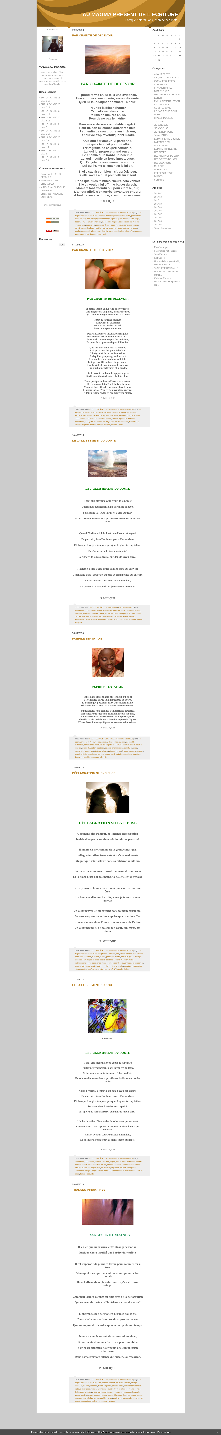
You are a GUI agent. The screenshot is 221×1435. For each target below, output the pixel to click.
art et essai (114, 415)
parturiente (127, 754)
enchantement (117, 748)
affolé (132, 231)
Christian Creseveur (163, 278)
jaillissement (79, 610)
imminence (111, 619)
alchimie (125, 745)
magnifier (86, 757)
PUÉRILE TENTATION (87, 638)
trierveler (131, 419)
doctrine (93, 234)
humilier (83, 1174)
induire (102, 957)
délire (124, 1162)
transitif (112, 1383)
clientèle (107, 425)
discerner (78, 222)
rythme (77, 969)
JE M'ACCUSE (161, 128)
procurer (127, 1383)
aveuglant (89, 422)
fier (94, 225)
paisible (108, 748)
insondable (106, 222)
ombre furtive (88, 1398)
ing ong (106, 415)
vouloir (106, 966)
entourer (140, 1171)
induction (95, 957)
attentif (93, 610)
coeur (89, 963)
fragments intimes (106, 616)
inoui (116, 742)
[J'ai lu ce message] (217, 1432)
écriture (132, 613)
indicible (98, 228)
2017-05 (158, 221)
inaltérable (79, 957)
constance (128, 966)
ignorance (107, 1171)
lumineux (130, 963)
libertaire (137, 1386)
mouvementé (127, 1398)
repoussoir (123, 419)
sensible (78, 748)
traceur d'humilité (129, 619)
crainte (100, 412)
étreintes (97, 751)
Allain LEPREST (162, 74)
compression (138, 1398)
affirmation (102, 1389)
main (104, 963)
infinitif (113, 969)
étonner (110, 1165)
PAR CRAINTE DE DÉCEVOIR (92, 35)
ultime (118, 960)
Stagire (44, 194)
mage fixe (116, 412)
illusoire (89, 225)
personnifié (99, 419)
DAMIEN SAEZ (161, 91)
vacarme (111, 1401)
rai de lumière (88, 222)
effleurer (105, 751)
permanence (118, 1392)
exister (110, 1395)
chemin (83, 228)
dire (117, 954)
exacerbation (138, 954)
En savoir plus (164, 1432)
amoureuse (79, 234)
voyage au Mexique (49, 72)
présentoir (139, 963)
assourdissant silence (90, 1401)
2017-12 (158, 197)
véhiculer (98, 745)
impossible (89, 751)
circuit (134, 412)
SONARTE (159, 180)
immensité (99, 969)
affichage (78, 415)
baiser (126, 969)
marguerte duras (133, 415)
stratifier (91, 754)
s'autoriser (118, 616)
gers (84, 415)
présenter (119, 966)
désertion (78, 757)
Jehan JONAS (161, 135)
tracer (77, 1174)
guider (107, 754)
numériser (124, 422)
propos (135, 225)
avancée (116, 610)
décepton (107, 412)
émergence (86, 616)
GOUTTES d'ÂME (162, 108)
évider (128, 216)
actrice (115, 419)
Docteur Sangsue (162, 264)
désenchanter (128, 219)
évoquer (95, 616)
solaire (102, 960)
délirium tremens (129, 1171)
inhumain (119, 1383)
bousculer (136, 1392)
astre (97, 960)
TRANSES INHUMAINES (88, 1189)
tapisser (122, 742)
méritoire (97, 222)
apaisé (125, 616)
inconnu (107, 969)
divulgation (92, 748)
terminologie (101, 234)
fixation (94, 1389)
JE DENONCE (161, 125)
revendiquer (133, 422)
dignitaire (113, 219)
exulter (93, 966)
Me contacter (52, 29)
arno (99, 1383)
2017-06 (158, 217)
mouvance (86, 1389)
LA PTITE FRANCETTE (165, 149)
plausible (110, 1389)
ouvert (77, 228)
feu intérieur (134, 222)
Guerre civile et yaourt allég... (168, 261)
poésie (132, 745)
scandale (116, 422)
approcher (102, 619)
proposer (127, 1392)
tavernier (122, 415)
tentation (119, 754)
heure (99, 231)
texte (123, 610)
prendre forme (119, 216)
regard (116, 963)
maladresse (79, 619)
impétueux (118, 228)
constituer (128, 225)
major (87, 234)
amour (98, 225)
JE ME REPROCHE (163, 132)
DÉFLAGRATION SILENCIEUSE (93, 773)
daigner (108, 422)
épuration (136, 754)
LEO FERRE (160, 152)
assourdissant (104, 219)
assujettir (78, 623)
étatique (78, 1389)
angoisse (86, 219)
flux (104, 745)
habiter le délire (91, 619)
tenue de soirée (94, 1165)
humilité (78, 1165)
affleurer (94, 613)
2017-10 (158, 204)
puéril (113, 754)
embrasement (80, 963)
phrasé (103, 1165)
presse (123, 412)
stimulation (128, 748)
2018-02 (158, 193)
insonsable (130, 742)
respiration (137, 966)
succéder (103, 1401)
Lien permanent (111, 213)
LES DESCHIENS (162, 163)
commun (124, 957)
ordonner (93, 1386)
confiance (78, 613)
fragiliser (115, 222)
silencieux (111, 954)
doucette (138, 231)
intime (118, 1162)
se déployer (123, 613)
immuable (133, 228)
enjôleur (126, 228)
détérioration (124, 222)
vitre (129, 412)
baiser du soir (114, 231)
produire (88, 1392)
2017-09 (158, 207)
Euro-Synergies (161, 247)
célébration (110, 960)
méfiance (86, 613)
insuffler (105, 228)
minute (93, 231)
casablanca (97, 415)
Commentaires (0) (125, 213)
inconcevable (80, 419)
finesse (125, 751)
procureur (110, 957)
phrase (99, 610)
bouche (109, 963)
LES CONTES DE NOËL (165, 159)
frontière (84, 1395)
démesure (86, 966)
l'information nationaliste (165, 251)
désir (138, 610)
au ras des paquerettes (91, 1168)
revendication (80, 225)
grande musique (135, 957)
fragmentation (97, 1171)
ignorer (131, 616)
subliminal (132, 751)
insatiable (100, 748)
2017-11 (157, 200)
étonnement (107, 610)
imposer (104, 1395)
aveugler (94, 219)
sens (135, 748)
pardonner (106, 225)
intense (129, 954)
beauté (77, 754)
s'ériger (109, 1398)
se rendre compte (133, 1389)
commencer (128, 1386)
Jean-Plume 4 (160, 254)
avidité (130, 960)
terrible (101, 1386)
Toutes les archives (163, 228)
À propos (53, 59)
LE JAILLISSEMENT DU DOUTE (94, 440)
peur (120, 219)
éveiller (112, 966)
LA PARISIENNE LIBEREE (167, 139)
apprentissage (107, 1392)
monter (117, 957)
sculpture (117, 1398)
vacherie (108, 419)
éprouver (123, 963)
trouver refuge (120, 1389)
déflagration (102, 954)
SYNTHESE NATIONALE (166, 268)
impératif (108, 1386)
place (94, 963)
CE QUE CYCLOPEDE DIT (167, 77)
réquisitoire (102, 742)
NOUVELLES (160, 169)
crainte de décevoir (105, 216)
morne (77, 1395)
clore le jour (124, 231)
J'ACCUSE (159, 121)
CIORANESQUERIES (164, 81)
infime (84, 748)
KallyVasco (159, 258)
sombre (140, 751)
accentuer (95, 757)
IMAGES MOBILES (163, 118)
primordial (103, 757)
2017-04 (158, 224)
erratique (78, 1398)
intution (118, 751)
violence (110, 742)
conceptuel (85, 231)
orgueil (138, 613)
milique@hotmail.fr (52, 205)
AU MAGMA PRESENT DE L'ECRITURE (130, 14)
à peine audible (100, 1398)
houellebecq (79, 422)
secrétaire (90, 419)
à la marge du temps (122, 1395)
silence (101, 613)
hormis (105, 231)
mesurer (124, 960)
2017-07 (158, 214)
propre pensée (94, 1395)
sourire (77, 231)
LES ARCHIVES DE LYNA (166, 156)
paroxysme (99, 754)
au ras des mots (111, 613)
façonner (117, 1165)
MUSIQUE (159, 166)
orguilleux (115, 1168)
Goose (44, 174)
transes (105, 1383)
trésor (89, 415)
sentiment (87, 957)
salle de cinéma (117, 425)
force (111, 228)
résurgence (79, 1171)
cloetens (45, 180)
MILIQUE (45, 187)
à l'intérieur (96, 1392)
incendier (119, 969)
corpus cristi (89, 745)
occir (113, 225)
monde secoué (137, 1395)
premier (140, 619)
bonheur (90, 228)
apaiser (84, 969)
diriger (136, 219)
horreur (77, 1401)
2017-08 (158, 211)
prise (99, 963)
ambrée (84, 754)
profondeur (79, 745)
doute (87, 610)
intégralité (119, 225)
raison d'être (131, 610)
